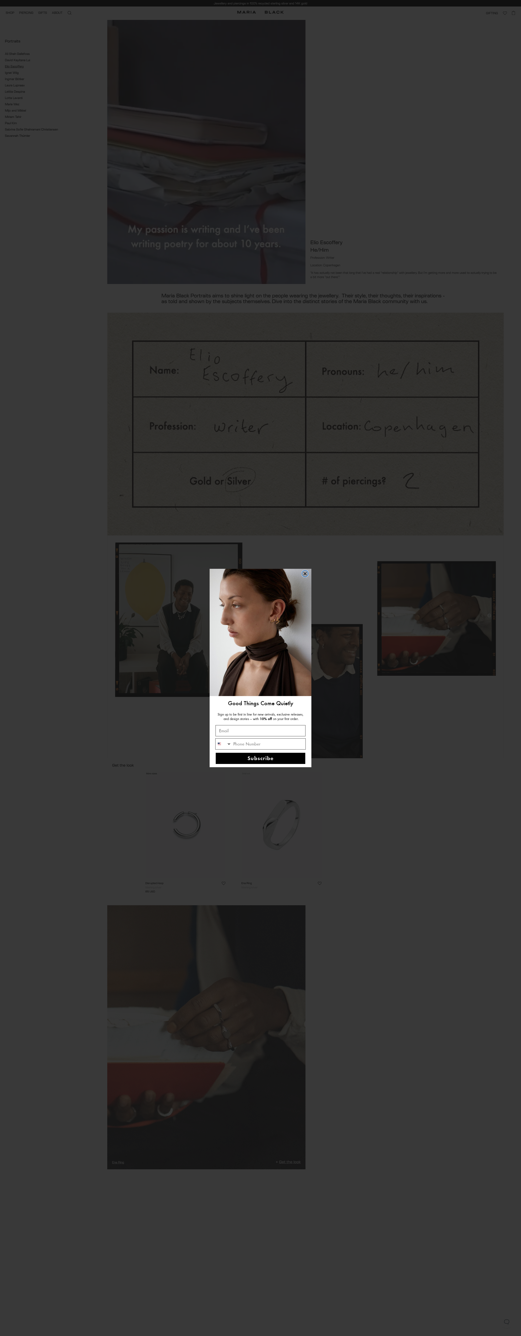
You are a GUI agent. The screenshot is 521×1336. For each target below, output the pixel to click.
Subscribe (260, 758)
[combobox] (223, 744)
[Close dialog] (305, 573)
